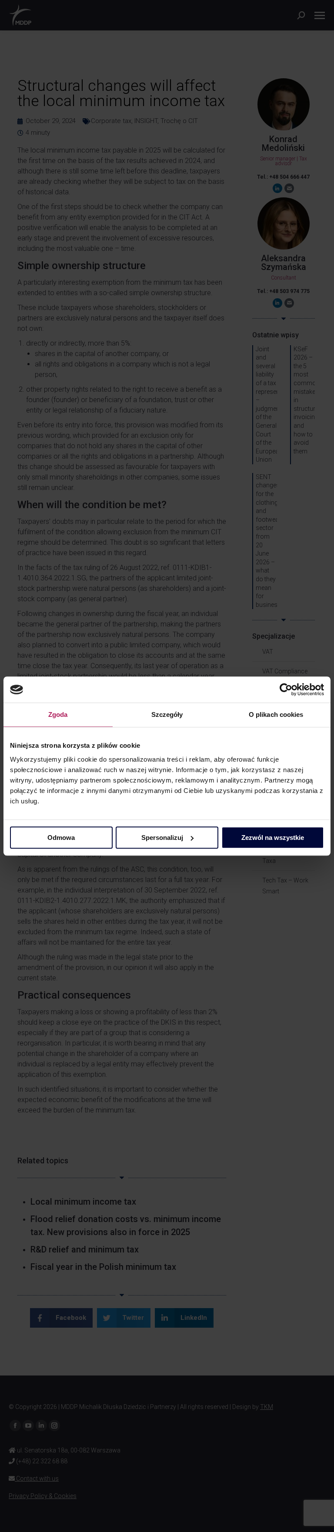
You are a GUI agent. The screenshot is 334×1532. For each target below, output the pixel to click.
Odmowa (61, 837)
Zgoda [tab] (58, 714)
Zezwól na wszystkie (272, 837)
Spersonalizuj (162, 837)
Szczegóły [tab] (167, 714)
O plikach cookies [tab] (276, 714)
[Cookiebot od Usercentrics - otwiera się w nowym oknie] (286, 689)
